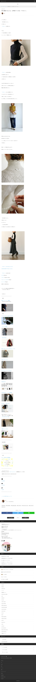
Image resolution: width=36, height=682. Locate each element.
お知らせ (2, 660)
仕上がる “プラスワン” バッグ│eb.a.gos (8, 569)
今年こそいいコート (5, 359)
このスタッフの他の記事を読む (10, 501)
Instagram (3, 480)
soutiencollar (8, 505)
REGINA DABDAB (4, 616)
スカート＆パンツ (12, 471)
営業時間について (4, 592)
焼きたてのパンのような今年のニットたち (8, 348)
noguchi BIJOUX (4, 603)
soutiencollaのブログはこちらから (7, 268)
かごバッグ (3, 281)
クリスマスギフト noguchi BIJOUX (7, 315)
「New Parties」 (4, 337)
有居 (5, 500)
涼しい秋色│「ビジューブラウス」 (6, 560)
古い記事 (25, 517)
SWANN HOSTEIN (4, 618)
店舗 (1, 669)
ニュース (3, 590)
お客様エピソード (4, 633)
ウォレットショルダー (5, 279)
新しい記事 (11, 517)
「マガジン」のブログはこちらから (7, 266)
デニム (3, 275)
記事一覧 (18, 517)
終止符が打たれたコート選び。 (5, 556)
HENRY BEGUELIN (4, 605)
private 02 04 (3, 622)
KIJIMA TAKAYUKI (4, 631)
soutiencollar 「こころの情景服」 (7, 392)
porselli (3, 620)
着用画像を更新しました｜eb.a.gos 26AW (7, 558)
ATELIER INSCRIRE (4, 607)
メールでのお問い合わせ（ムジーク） (7, 496)
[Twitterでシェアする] (18, 513)
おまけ (2, 664)
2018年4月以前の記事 (4, 641)
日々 (1, 662)
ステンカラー (31, 505)
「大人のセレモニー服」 (5, 416)
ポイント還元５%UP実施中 (6, 457)
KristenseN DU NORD (4, 594)
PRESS (2, 673)
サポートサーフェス (25, 505)
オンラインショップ (3, 671)
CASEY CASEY (4, 601)
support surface (14, 505)
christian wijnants (4, 609)
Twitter (3, 489)
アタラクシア (19, 505)
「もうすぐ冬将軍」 (5, 326)
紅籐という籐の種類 (5, 579)
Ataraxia (4, 505)
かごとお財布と (5, 574)
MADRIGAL (3, 1)
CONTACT (2, 678)
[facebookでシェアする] (7, 513)
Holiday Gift (3, 381)
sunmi (2, 624)
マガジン (3, 26)
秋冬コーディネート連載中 (6, 300)
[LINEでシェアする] (28, 513)
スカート (3, 277)
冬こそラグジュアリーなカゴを (7, 370)
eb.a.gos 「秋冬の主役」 (6, 403)
